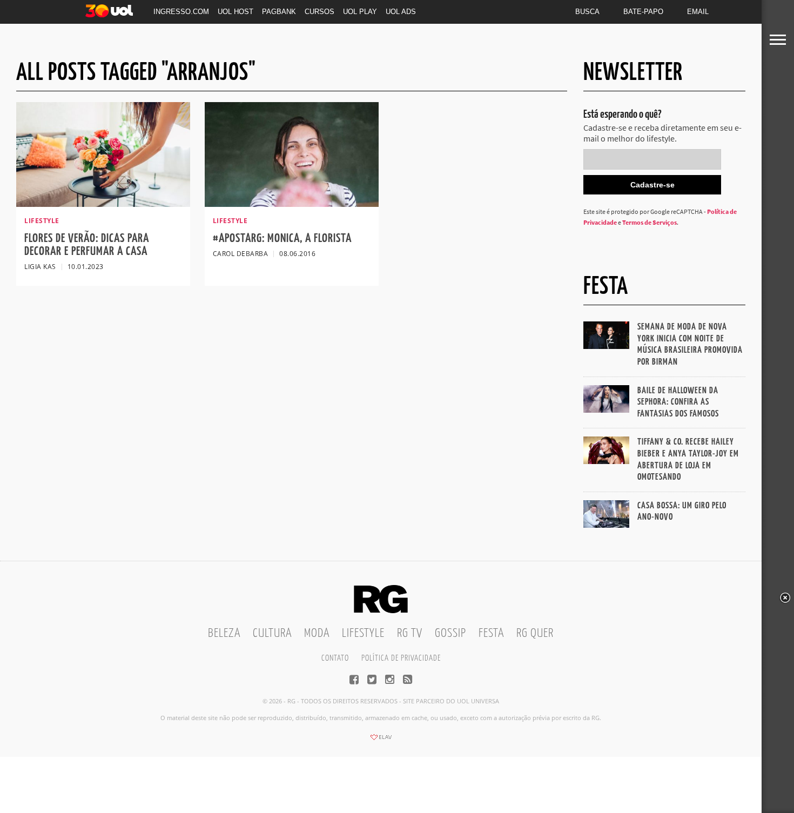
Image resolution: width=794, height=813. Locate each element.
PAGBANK (279, 12)
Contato (335, 658)
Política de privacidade (401, 658)
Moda (316, 633)
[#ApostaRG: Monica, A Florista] (292, 203)
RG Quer (535, 633)
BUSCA (587, 12)
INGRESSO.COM (181, 12)
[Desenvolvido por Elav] (380, 740)
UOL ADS (401, 12)
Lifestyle (363, 633)
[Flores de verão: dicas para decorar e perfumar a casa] (103, 203)
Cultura (272, 633)
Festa (491, 633)
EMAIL (698, 12)
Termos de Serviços (649, 222)
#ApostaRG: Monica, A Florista (282, 238)
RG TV (409, 633)
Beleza (224, 633)
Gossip (450, 633)
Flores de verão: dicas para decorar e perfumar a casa (86, 245)
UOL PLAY (360, 12)
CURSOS (319, 12)
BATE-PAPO (643, 12)
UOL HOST (235, 12)
